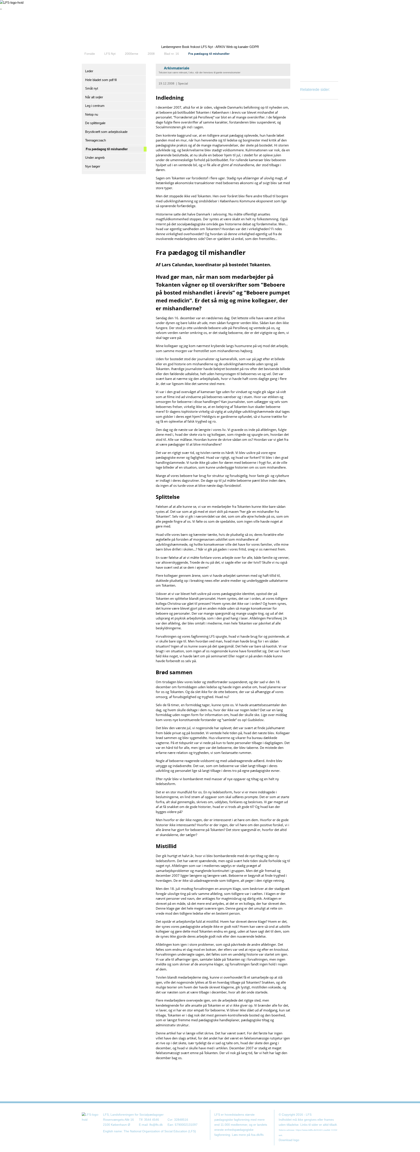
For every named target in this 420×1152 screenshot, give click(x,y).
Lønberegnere (171, 47)
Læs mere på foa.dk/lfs (248, 1134)
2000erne (131, 53)
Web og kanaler (237, 47)
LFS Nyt (110, 53)
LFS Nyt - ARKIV (213, 47)
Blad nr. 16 (171, 53)
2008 (151, 53)
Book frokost (191, 47)
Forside (89, 53)
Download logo (289, 1140)
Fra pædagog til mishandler (208, 53)
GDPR (254, 47)
